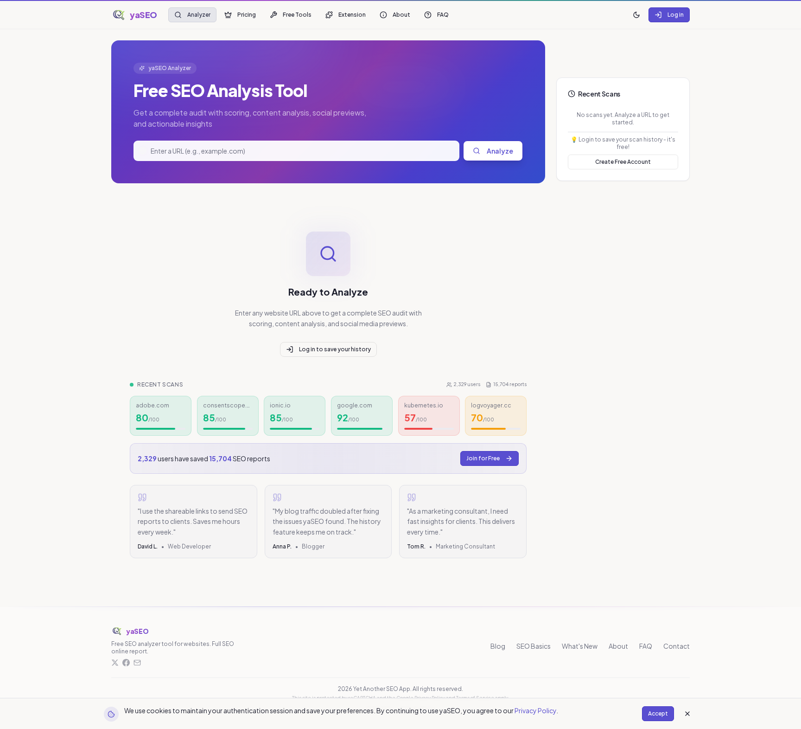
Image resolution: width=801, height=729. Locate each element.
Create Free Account (623, 161)
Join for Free (483, 458)
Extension (352, 14)
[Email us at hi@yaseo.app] (137, 662)
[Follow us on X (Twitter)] (115, 662)
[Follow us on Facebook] (126, 662)
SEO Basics (533, 646)
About (401, 14)
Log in (676, 14)
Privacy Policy (535, 710)
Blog (497, 646)
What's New (580, 646)
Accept (658, 713)
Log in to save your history (335, 349)
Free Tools (297, 14)
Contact (676, 646)
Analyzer (198, 14)
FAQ (443, 14)
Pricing (246, 14)
